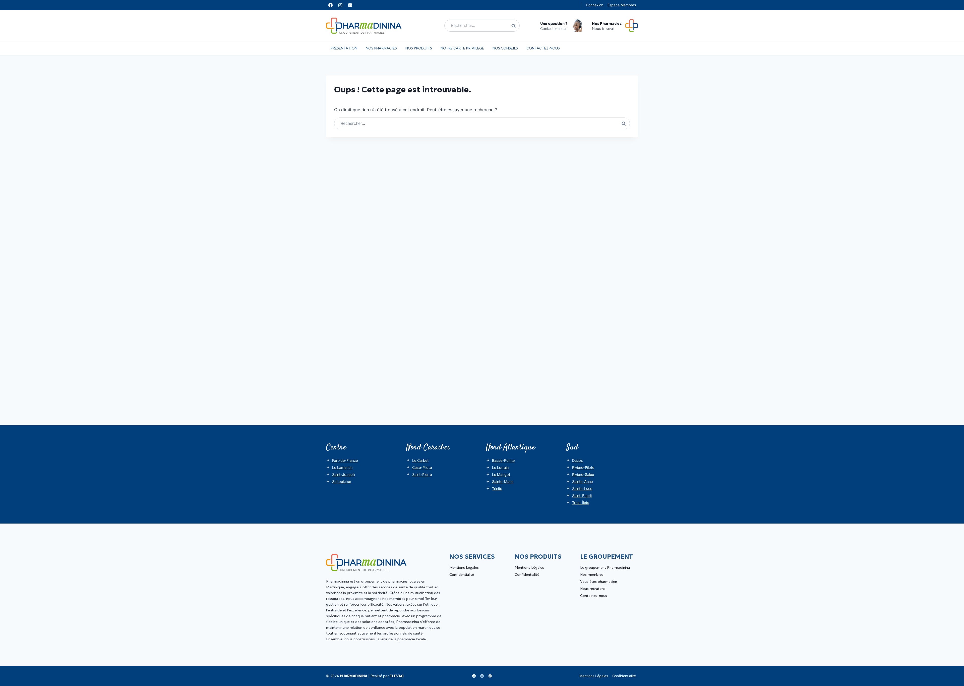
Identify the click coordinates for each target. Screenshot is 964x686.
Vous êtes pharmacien (598, 581)
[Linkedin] (350, 5)
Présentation (343, 48)
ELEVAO (397, 676)
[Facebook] (330, 5)
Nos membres (592, 574)
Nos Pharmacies (381, 48)
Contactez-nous (543, 48)
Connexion (594, 5)
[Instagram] (340, 5)
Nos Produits (418, 48)
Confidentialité (461, 574)
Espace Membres (622, 5)
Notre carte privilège (462, 48)
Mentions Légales (464, 567)
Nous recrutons (593, 588)
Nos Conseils (505, 48)
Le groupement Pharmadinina (605, 567)
